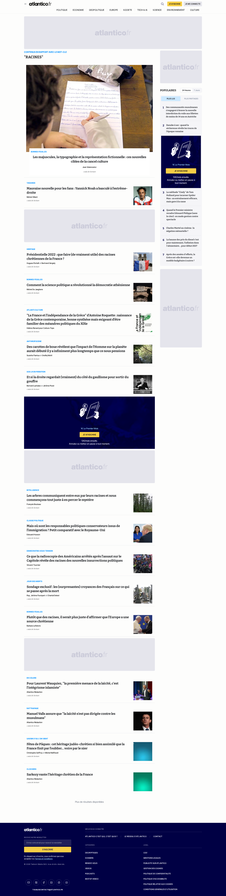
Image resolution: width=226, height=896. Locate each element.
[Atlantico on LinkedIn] (51, 882)
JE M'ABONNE (174, 4)
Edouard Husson (33, 534)
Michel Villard (32, 197)
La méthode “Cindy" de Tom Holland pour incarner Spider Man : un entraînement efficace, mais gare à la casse (181, 197)
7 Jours (197, 90)
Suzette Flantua (33, 355)
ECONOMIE (78, 10)
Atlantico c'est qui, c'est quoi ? (101, 836)
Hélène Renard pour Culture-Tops (40, 328)
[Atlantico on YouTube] (67, 883)
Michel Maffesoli (51, 753)
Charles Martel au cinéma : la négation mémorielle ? (180, 229)
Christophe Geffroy (35, 753)
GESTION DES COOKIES (153, 868)
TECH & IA (142, 10)
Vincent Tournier (33, 565)
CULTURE (194, 10)
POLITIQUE (61, 10)
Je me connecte (192, 4)
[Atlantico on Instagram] (59, 883)
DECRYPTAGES (91, 853)
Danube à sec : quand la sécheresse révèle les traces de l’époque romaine (181, 128)
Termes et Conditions (44, 859)
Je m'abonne (89, 434)
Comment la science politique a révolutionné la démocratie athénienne (78, 285)
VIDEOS (88, 868)
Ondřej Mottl (47, 355)
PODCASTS (90, 873)
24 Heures (186, 90)
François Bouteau (34, 504)
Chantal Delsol (53, 595)
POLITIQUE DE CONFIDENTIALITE (157, 873)
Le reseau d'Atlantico (135, 836)
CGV (145, 853)
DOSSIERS (89, 858)
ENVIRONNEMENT (176, 10)
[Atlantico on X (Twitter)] (36, 882)
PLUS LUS (171, 98)
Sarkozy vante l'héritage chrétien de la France (60, 774)
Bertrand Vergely (48, 263)
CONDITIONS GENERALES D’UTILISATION (160, 889)
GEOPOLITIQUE (96, 10)
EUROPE (114, 10)
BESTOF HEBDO (91, 879)
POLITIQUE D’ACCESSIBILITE (155, 879)
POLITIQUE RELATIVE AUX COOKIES (158, 884)
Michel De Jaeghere (35, 289)
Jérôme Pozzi (48, 386)
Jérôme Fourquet (38, 595)
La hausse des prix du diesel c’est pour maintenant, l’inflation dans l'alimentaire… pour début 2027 (182, 242)
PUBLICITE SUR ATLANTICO (154, 863)
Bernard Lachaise (34, 386)
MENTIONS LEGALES (151, 858)
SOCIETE (127, 10)
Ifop (28, 595)
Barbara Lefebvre (34, 626)
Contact (157, 836)
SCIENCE (157, 10)
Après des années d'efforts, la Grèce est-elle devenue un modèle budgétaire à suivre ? (180, 257)
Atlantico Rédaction (34, 692)
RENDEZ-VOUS (91, 863)
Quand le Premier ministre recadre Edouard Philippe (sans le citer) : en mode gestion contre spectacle (182, 215)
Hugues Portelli (33, 263)
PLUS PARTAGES (191, 98)
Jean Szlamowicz (89, 167)
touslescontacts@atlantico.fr (47, 890)
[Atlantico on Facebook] (44, 882)
